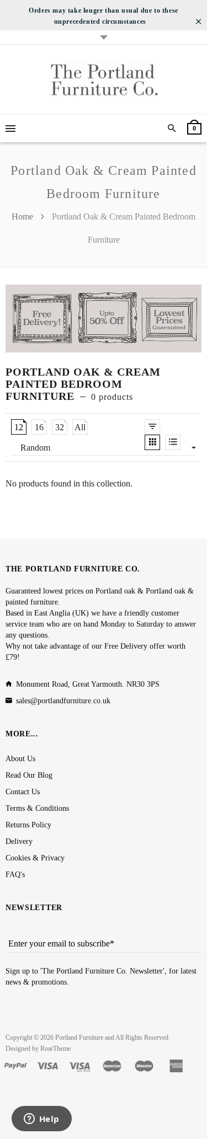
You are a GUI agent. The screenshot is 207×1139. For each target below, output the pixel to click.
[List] (173, 442)
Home (23, 216)
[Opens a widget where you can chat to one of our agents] (41, 1119)
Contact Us (23, 792)
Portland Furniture (79, 1037)
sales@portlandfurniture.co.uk (63, 701)
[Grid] (152, 442)
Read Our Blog (29, 775)
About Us (20, 759)
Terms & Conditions (37, 808)
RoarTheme (55, 1048)
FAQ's (15, 874)
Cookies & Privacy (35, 858)
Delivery (19, 841)
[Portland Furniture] (104, 79)
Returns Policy (28, 825)
